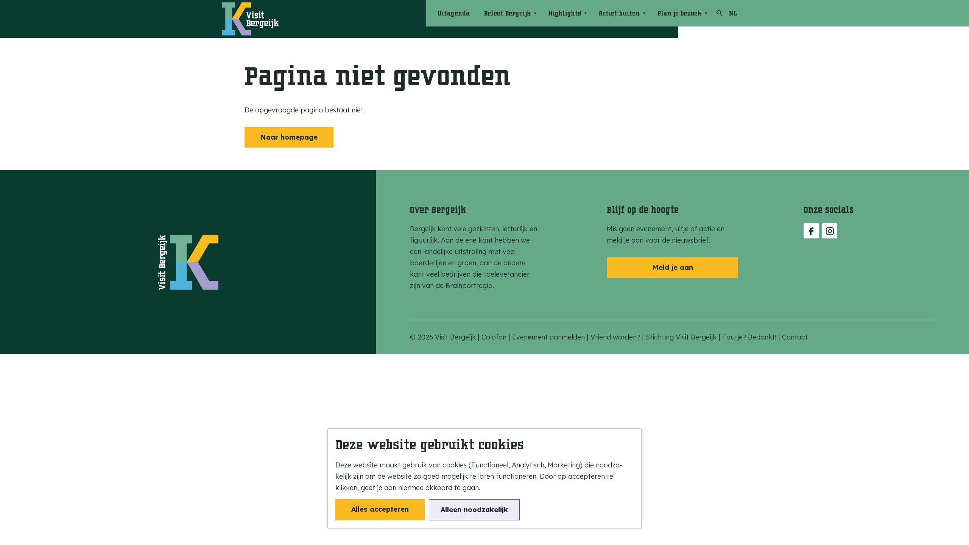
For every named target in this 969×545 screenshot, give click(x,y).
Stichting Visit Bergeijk (682, 337)
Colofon (494, 337)
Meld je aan (672, 267)
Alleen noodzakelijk (474, 509)
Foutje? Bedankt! (750, 337)
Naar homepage (289, 137)
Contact (795, 337)
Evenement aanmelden (549, 337)
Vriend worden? (616, 337)
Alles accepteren (380, 509)
